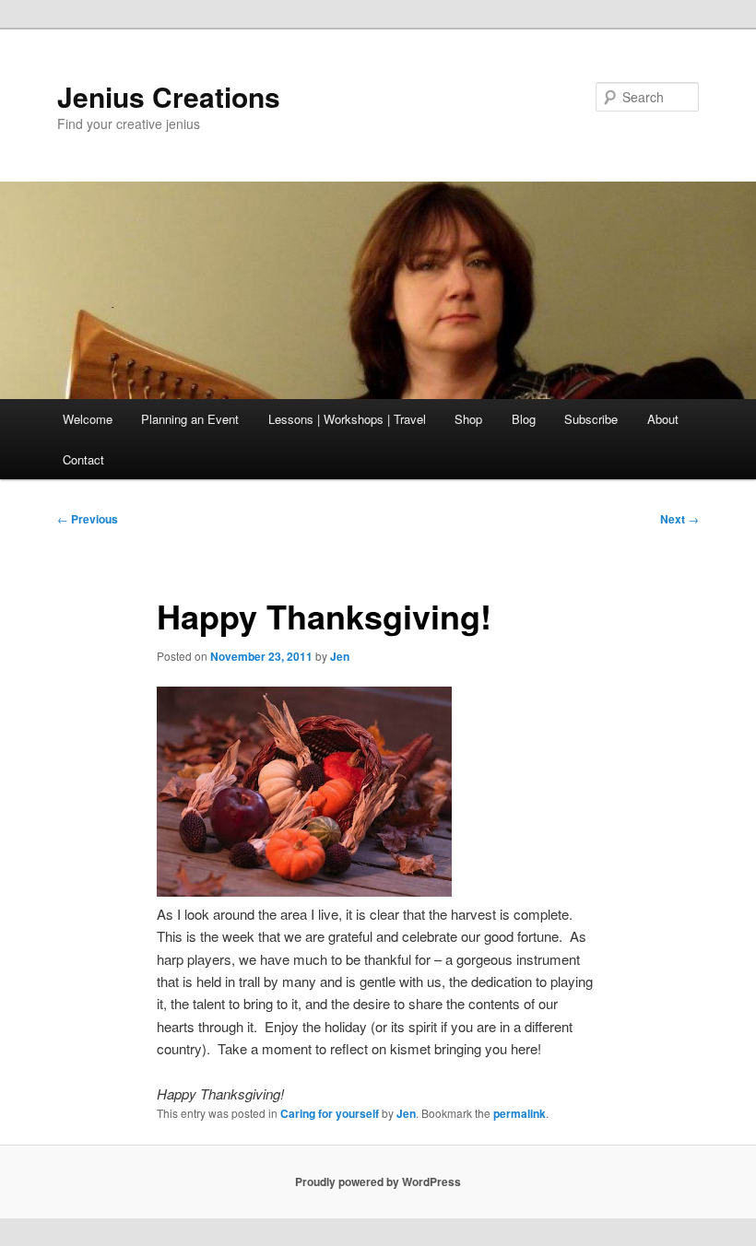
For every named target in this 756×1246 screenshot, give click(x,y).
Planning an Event (190, 419)
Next (679, 519)
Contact (83, 459)
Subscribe (591, 419)
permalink (519, 1113)
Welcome (87, 419)
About (663, 419)
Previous (87, 519)
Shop (468, 419)
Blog (524, 419)
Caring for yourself (329, 1113)
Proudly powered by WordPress (378, 1181)
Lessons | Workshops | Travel (347, 419)
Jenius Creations (168, 96)
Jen (339, 656)
